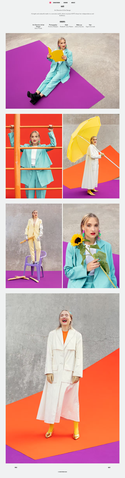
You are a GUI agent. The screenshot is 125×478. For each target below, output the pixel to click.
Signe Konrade (90, 26)
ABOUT (73, 2)
